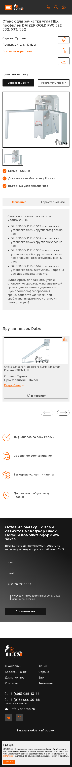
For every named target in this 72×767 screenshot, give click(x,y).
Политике (8, 755)
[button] (47, 413)
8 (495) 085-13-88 (25, 694)
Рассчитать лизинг (53, 82)
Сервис (44, 672)
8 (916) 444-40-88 (25, 700)
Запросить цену (18, 82)
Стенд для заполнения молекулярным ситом (32, 366)
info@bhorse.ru (23, 709)
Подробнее (12, 385)
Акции (43, 666)
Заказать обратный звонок (35, 730)
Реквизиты (46, 683)
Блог (42, 677)
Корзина (64, 6)
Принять (9, 761)
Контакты (11, 683)
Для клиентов (15, 677)
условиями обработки (28, 595)
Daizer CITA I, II (16, 370)
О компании (13, 666)
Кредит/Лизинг (15, 672)
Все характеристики (17, 51)
